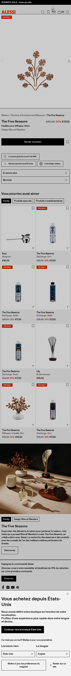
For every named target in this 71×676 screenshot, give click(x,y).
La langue (42, 646)
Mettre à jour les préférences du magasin (24, 665)
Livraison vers (10, 646)
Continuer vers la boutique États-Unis (22, 629)
